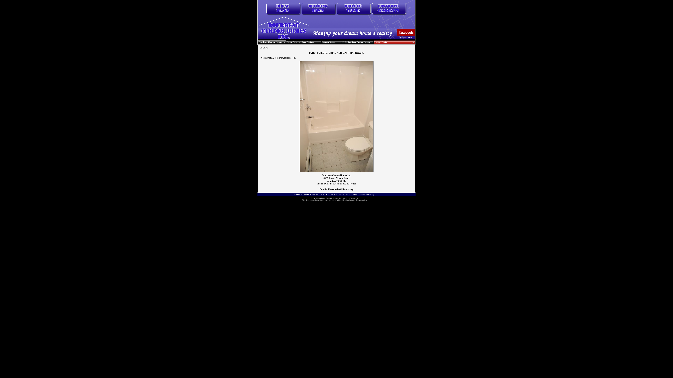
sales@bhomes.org (366, 194)
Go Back (264, 48)
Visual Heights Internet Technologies (352, 200)
